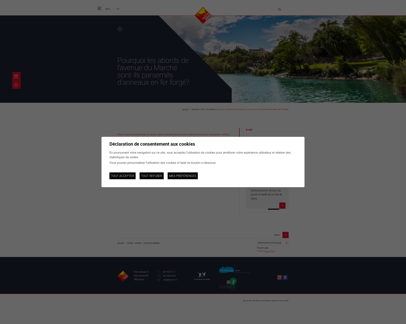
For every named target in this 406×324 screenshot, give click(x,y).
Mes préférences (182, 176)
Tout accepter (122, 176)
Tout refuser (151, 176)
